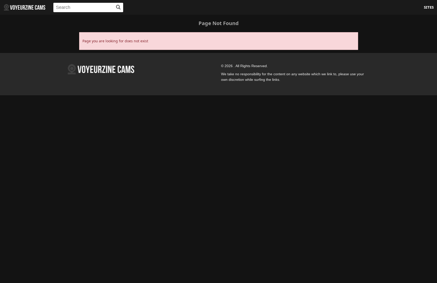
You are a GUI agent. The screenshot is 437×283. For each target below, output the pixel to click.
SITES (429, 7)
